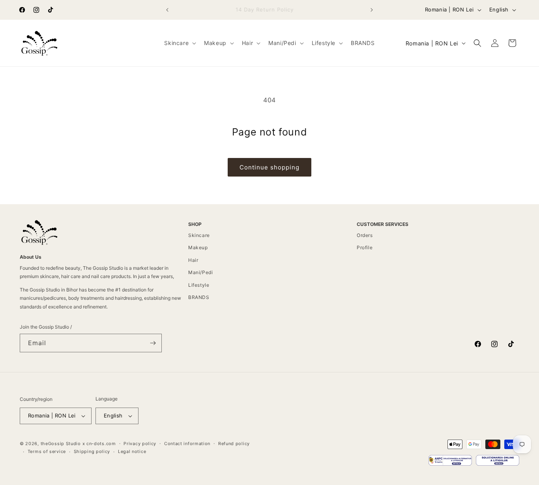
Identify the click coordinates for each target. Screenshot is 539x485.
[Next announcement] (371, 9)
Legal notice (132, 451)
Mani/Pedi (200, 272)
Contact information (187, 443)
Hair (193, 260)
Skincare (199, 235)
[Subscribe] (152, 343)
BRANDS (199, 297)
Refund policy (234, 443)
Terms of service (47, 451)
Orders (365, 235)
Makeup (198, 247)
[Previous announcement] (167, 9)
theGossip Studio (61, 443)
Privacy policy (140, 443)
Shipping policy (92, 451)
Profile (364, 247)
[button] (179, 43)
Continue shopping (269, 167)
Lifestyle (198, 285)
